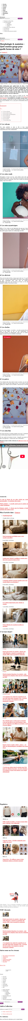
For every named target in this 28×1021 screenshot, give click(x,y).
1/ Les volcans (6, 111)
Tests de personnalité (10, 31)
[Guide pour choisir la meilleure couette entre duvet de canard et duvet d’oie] (15, 549)
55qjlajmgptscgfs (7, 515)
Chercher (20, 18)
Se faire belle (7, 22)
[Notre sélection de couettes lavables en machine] (15, 615)
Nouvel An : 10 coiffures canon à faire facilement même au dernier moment (13, 860)
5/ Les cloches (6, 117)
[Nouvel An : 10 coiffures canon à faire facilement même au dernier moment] (15, 849)
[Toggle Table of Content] (1, 109)
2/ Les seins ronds (7, 113)
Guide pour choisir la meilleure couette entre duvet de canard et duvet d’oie (15, 559)
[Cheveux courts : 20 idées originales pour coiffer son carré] (15, 830)
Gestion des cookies (7, 959)
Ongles (8, 25)
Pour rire (6, 29)
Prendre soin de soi (9, 27)
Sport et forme (7, 694)
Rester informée (8, 21)
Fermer (1, 974)
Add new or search (4, 1009)
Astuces (5, 5)
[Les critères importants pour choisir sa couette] (15, 593)
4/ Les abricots (6, 115)
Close (2, 1003)
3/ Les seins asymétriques (9, 114)
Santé (4, 8)
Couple (4, 7)
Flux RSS (5, 961)
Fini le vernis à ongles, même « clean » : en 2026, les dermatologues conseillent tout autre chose (15, 746)
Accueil (4, 4)
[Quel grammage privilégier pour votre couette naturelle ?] (15, 527)
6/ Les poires (6, 118)
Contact (4, 958)
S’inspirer (6, 28)
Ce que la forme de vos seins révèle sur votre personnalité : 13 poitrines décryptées (14, 500)
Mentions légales (6, 960)
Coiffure (5, 11)
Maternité (5, 13)
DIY (3, 14)
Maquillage (9, 24)
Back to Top (2, 965)
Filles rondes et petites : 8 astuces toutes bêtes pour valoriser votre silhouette (15, 822)
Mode (4, 10)
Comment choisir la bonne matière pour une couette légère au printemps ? (15, 581)
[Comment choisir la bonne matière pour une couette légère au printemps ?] (15, 571)
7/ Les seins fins (7, 120)
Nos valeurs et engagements (9, 955)
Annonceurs (5, 956)
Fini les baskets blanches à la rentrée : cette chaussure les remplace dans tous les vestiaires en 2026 (15, 675)
